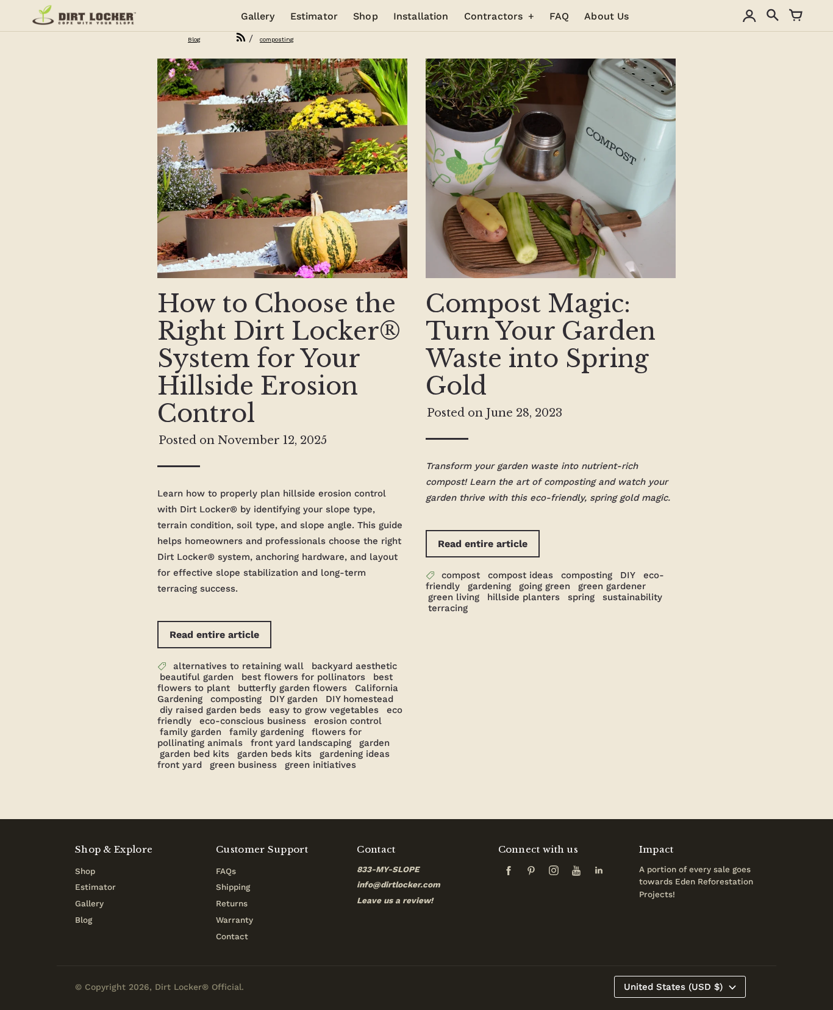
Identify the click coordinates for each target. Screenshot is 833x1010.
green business (243, 764)
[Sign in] (749, 16)
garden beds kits (274, 753)
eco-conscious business (252, 720)
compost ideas (520, 575)
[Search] (772, 16)
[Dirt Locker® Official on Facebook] (511, 874)
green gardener (612, 586)
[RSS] (226, 38)
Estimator (95, 887)
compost (461, 575)
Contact (232, 936)
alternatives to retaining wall (238, 666)
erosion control (348, 720)
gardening (489, 586)
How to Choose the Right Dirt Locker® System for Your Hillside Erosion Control (279, 358)
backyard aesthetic (354, 666)
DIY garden (294, 698)
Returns (232, 903)
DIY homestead (359, 698)
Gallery (89, 903)
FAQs (226, 871)
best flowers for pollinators (303, 677)
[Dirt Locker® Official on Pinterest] (533, 874)
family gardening (266, 731)
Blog (83, 920)
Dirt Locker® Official (198, 987)
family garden (190, 731)
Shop (85, 871)
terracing (448, 608)
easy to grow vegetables (324, 709)
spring (581, 597)
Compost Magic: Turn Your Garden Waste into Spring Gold (541, 344)
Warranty (234, 920)
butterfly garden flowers (292, 687)
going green (544, 586)
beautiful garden (197, 677)
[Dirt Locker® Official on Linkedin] (599, 874)
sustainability (632, 597)
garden (374, 742)
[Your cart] (796, 16)
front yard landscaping (301, 742)
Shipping (233, 887)
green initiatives (320, 764)
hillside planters (523, 597)
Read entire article (214, 634)
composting (236, 698)
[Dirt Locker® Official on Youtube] (578, 874)
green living (453, 597)
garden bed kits (194, 753)
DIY (627, 575)
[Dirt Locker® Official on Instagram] (556, 874)
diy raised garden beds (210, 709)
